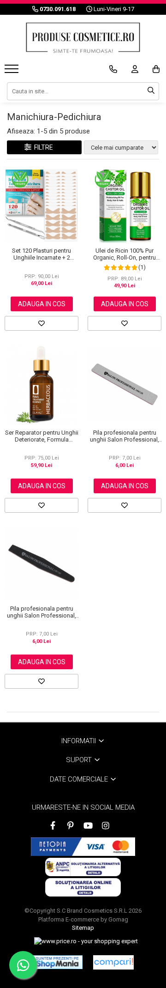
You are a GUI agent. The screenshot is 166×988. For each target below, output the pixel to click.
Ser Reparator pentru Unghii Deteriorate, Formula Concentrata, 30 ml (41, 436)
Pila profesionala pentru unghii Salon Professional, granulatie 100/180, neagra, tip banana (41, 612)
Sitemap (83, 927)
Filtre (42, 147)
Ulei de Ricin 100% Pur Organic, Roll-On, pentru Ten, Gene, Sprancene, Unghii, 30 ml (124, 254)
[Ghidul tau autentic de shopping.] (113, 962)
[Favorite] (41, 323)
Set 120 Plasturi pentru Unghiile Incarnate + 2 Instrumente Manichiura (41, 254)
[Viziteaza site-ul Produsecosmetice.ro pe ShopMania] (57, 962)
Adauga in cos (41, 304)
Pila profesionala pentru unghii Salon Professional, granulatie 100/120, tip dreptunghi (124, 436)
